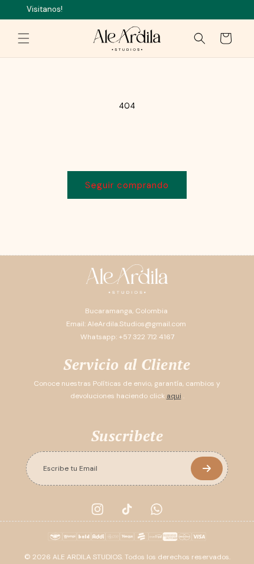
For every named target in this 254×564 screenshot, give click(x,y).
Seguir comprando (127, 185)
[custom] (97, 509)
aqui (174, 396)
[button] (24, 38)
